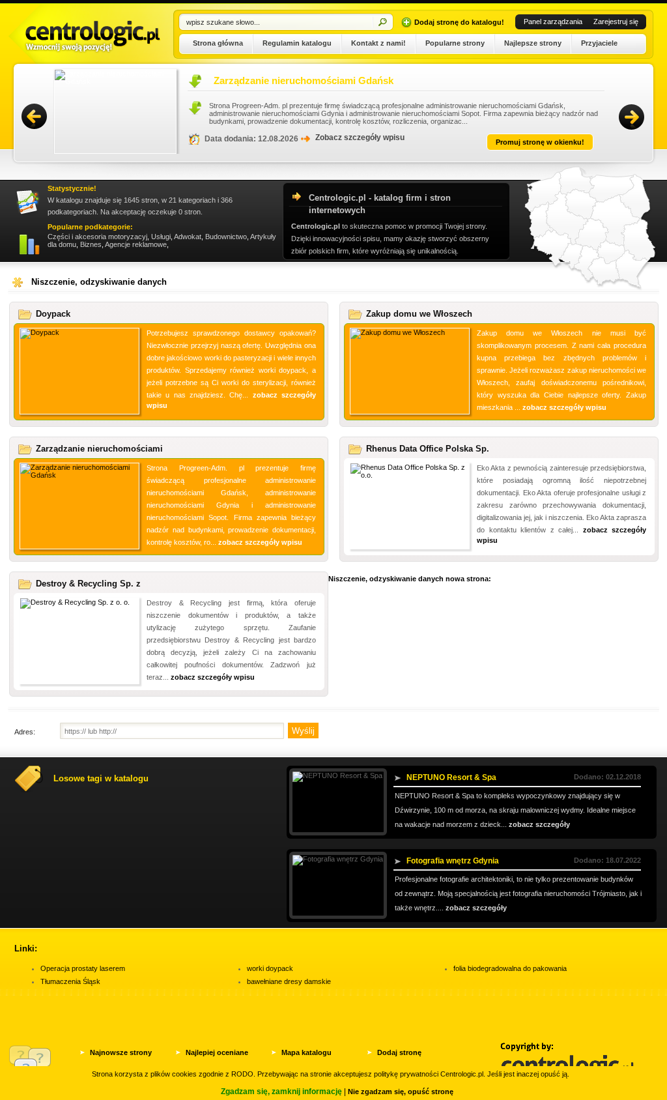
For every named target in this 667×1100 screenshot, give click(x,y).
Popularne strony (455, 43)
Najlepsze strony (532, 43)
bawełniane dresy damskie (289, 981)
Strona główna (218, 43)
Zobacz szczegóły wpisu (331, 137)
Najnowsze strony (121, 1052)
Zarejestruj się (615, 21)
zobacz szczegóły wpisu (564, 407)
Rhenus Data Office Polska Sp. (427, 449)
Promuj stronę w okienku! (511, 142)
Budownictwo (226, 236)
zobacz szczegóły (539, 824)
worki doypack (270, 968)
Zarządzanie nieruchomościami (99, 449)
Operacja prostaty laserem (82, 968)
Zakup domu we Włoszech (419, 314)
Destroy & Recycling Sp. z (88, 583)
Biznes (91, 244)
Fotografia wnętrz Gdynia (452, 860)
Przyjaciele (599, 43)
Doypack (53, 314)
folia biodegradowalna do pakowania (510, 968)
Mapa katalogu (306, 1052)
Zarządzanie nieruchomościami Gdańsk (275, 80)
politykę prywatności (406, 1074)
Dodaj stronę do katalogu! (459, 22)
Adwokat (187, 236)
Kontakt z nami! (378, 43)
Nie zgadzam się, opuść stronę (400, 1091)
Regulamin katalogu (297, 43)
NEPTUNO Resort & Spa (451, 777)
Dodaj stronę (399, 1052)
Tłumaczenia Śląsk (70, 981)
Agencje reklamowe (136, 244)
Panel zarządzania (553, 21)
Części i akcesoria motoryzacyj (97, 236)
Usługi (161, 236)
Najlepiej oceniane (217, 1052)
